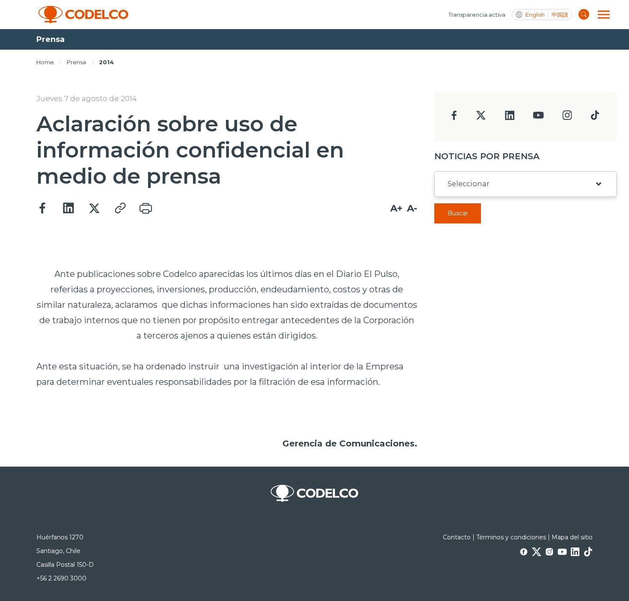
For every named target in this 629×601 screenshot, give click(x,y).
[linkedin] (510, 118)
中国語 (560, 15)
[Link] (119, 208)
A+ (396, 208)
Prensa (76, 62)
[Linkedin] (68, 208)
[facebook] (454, 118)
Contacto (457, 537)
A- (412, 208)
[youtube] (538, 118)
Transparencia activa (476, 14)
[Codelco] (83, 14)
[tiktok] (594, 117)
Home (45, 62)
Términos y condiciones (511, 537)
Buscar (458, 213)
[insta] (567, 117)
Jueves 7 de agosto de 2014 (86, 98)
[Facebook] (42, 208)
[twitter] (481, 119)
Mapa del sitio (572, 537)
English (535, 15)
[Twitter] (94, 208)
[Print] (145, 208)
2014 (106, 62)
